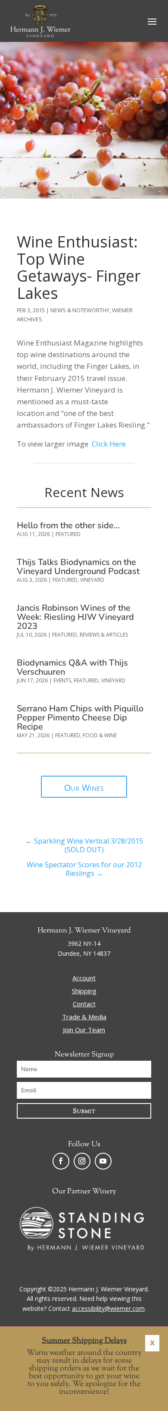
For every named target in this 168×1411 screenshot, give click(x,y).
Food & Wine (100, 735)
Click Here (109, 444)
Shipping (84, 991)
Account (84, 978)
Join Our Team (84, 1030)
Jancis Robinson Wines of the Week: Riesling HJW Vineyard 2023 (75, 617)
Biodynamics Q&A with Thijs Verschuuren (72, 667)
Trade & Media (84, 1017)
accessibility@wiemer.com (108, 1308)
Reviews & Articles (104, 634)
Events (62, 680)
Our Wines (84, 787)
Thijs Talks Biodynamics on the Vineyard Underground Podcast (78, 566)
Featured (68, 534)
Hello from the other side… (68, 525)
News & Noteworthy (79, 310)
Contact (84, 1004)
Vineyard (92, 579)
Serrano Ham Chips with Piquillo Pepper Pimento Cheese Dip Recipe (80, 717)
